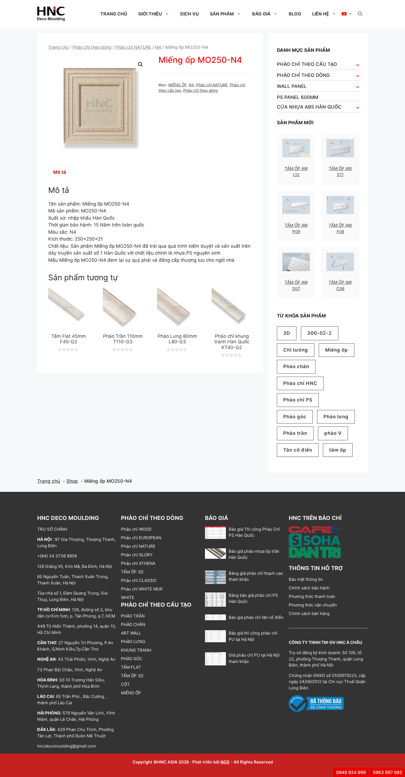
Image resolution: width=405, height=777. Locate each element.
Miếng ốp (336, 350)
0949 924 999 (351, 772)
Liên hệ (320, 14)
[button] (360, 14)
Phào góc (294, 416)
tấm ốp (337, 450)
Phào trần (295, 433)
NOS (224, 762)
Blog (295, 14)
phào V (333, 433)
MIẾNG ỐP (177, 85)
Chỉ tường (295, 350)
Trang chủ (113, 14)
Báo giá (261, 14)
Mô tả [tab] (59, 172)
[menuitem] (347, 14)
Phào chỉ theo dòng (92, 47)
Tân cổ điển (297, 450)
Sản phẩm (222, 14)
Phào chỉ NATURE (133, 47)
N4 (158, 47)
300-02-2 (319, 333)
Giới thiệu (150, 14)
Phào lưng (336, 416)
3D (286, 333)
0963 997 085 (387, 772)
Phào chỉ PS (297, 400)
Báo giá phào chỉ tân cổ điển (256, 617)
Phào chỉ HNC (300, 383)
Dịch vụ (189, 14)
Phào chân (296, 366)
